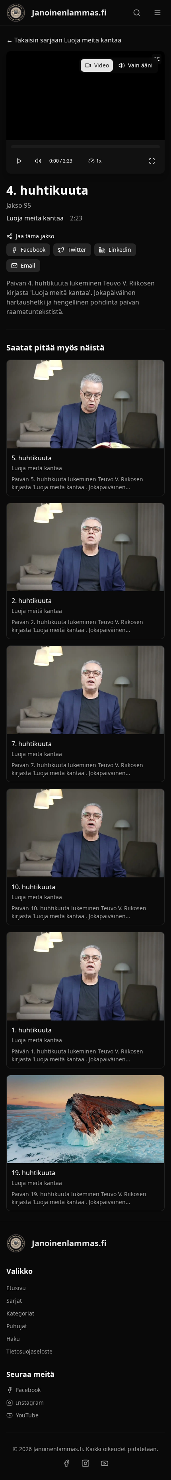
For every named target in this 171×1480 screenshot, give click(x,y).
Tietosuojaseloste (29, 1351)
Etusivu (16, 1288)
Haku (13, 1338)
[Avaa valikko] (157, 13)
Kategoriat (20, 1313)
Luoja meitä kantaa (35, 218)
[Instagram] (85, 1463)
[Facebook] (66, 1463)
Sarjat (14, 1300)
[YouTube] (105, 1463)
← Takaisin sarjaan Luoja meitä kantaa (63, 40)
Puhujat (16, 1326)
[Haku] (137, 13)
